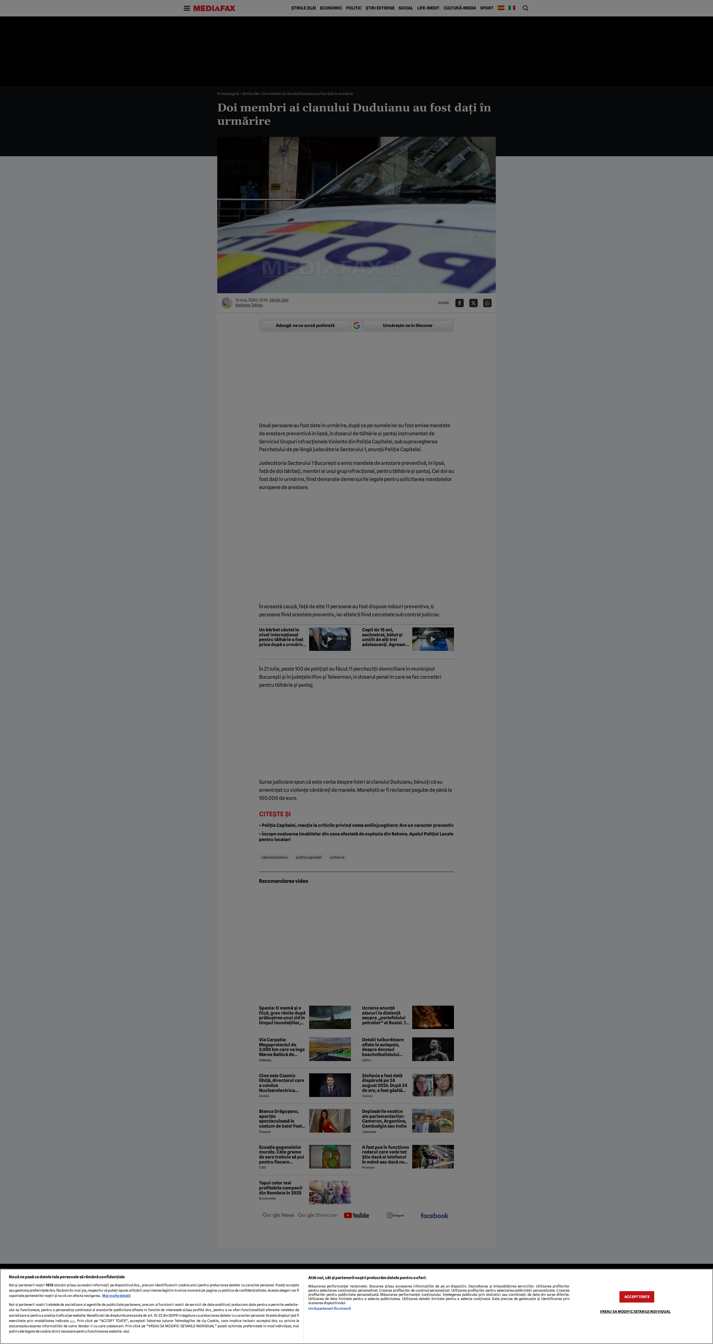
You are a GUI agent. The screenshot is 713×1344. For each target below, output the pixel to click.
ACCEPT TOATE (636, 1297)
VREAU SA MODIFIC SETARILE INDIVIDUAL (635, 1311)
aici (72, 1321)
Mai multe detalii (116, 1296)
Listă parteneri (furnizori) (329, 1308)
